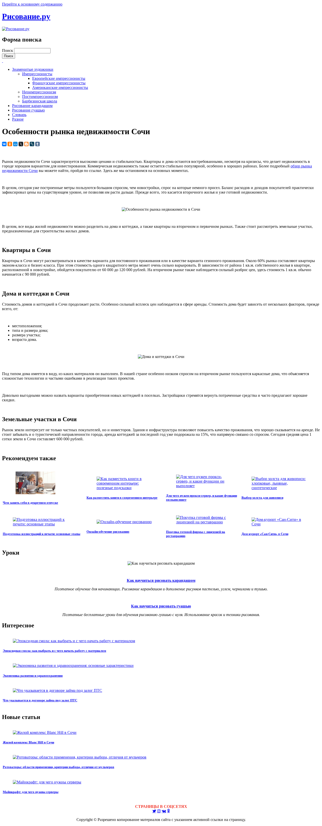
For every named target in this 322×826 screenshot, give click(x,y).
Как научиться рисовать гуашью (161, 606)
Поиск (8, 50)
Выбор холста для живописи (262, 497)
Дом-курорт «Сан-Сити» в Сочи (265, 534)
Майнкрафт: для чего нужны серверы (30, 792)
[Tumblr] (37, 144)
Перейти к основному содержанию (32, 4)
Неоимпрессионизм (39, 92)
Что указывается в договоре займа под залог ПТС (40, 700)
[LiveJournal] (32, 144)
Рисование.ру (26, 16)
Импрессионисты (37, 74)
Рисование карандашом (32, 105)
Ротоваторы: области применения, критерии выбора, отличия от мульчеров (58, 767)
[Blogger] (26, 144)
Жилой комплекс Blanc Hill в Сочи (28, 742)
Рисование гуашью (28, 110)
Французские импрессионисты (59, 83)
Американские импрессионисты (60, 87)
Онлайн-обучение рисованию (108, 531)
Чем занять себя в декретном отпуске (30, 503)
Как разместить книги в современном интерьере (122, 497)
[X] (21, 144)
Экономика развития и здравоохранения (33, 675)
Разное (18, 119)
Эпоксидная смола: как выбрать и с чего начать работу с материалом (54, 651)
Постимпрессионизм (40, 96)
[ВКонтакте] (4, 144)
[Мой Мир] (15, 144)
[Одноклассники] (10, 144)
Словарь (19, 115)
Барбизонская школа (39, 101)
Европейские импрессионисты (58, 78)
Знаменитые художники (32, 69)
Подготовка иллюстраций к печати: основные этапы (41, 534)
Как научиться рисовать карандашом (161, 580)
